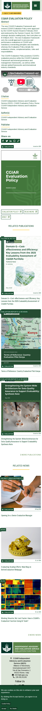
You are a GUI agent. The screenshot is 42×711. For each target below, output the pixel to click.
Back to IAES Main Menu (12, 13)
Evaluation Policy (10, 211)
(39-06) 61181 (21, 677)
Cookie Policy (6, 704)
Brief (4, 217)
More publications (31, 455)
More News (35, 635)
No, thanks (13, 709)
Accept (4, 709)
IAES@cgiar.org (21, 675)
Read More (29, 211)
